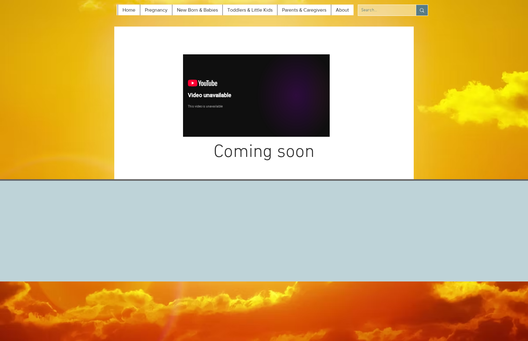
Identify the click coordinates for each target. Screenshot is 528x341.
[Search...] (422, 10)
